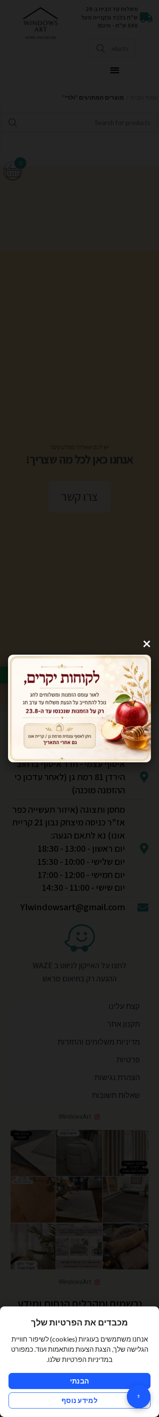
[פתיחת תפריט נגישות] (139, 1397)
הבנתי (79, 1381)
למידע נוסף (79, 1400)
